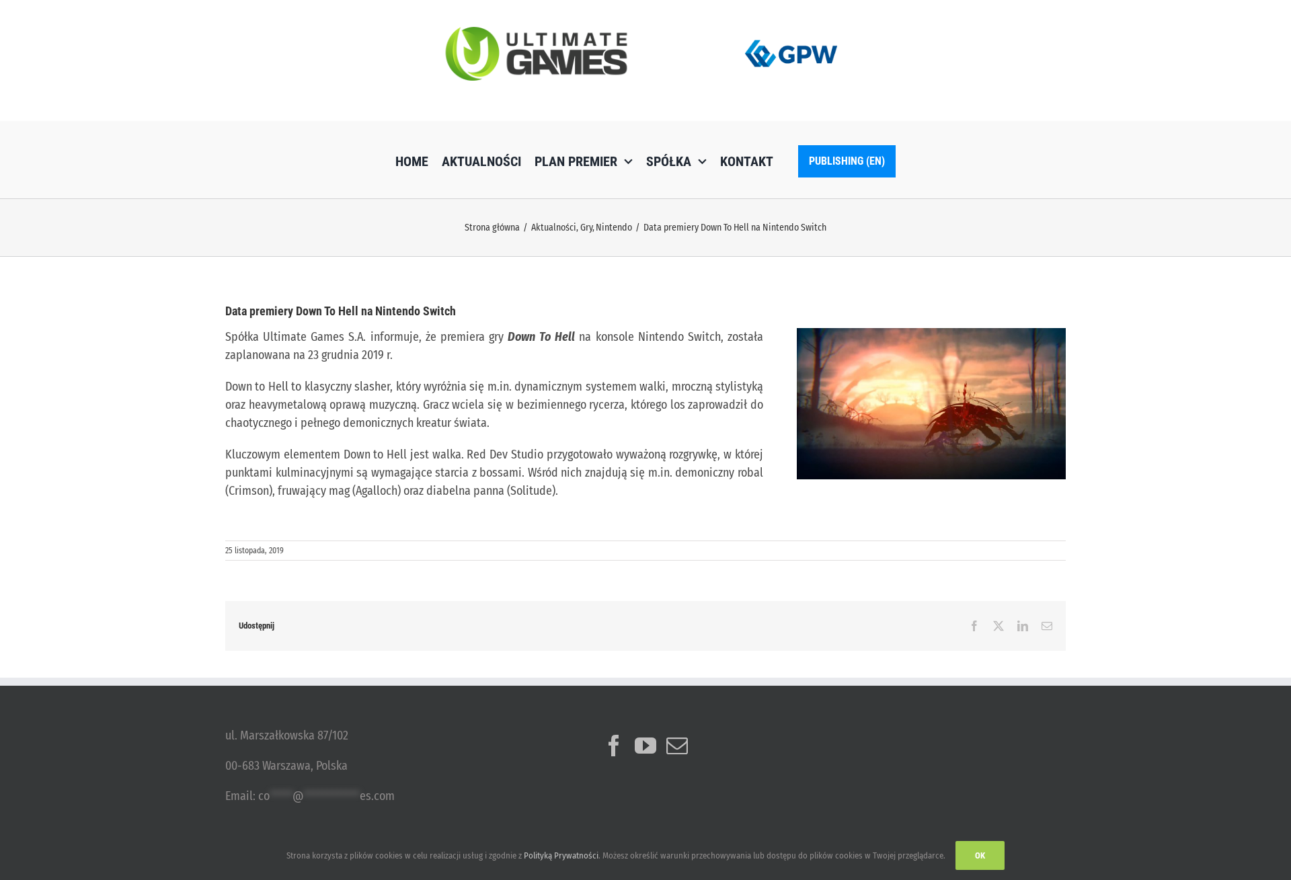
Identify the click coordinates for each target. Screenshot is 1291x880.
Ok (980, 855)
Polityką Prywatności (561, 855)
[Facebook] (614, 745)
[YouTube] (645, 745)
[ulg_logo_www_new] (536, 33)
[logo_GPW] (791, 37)
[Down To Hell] (931, 334)
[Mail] (677, 745)
